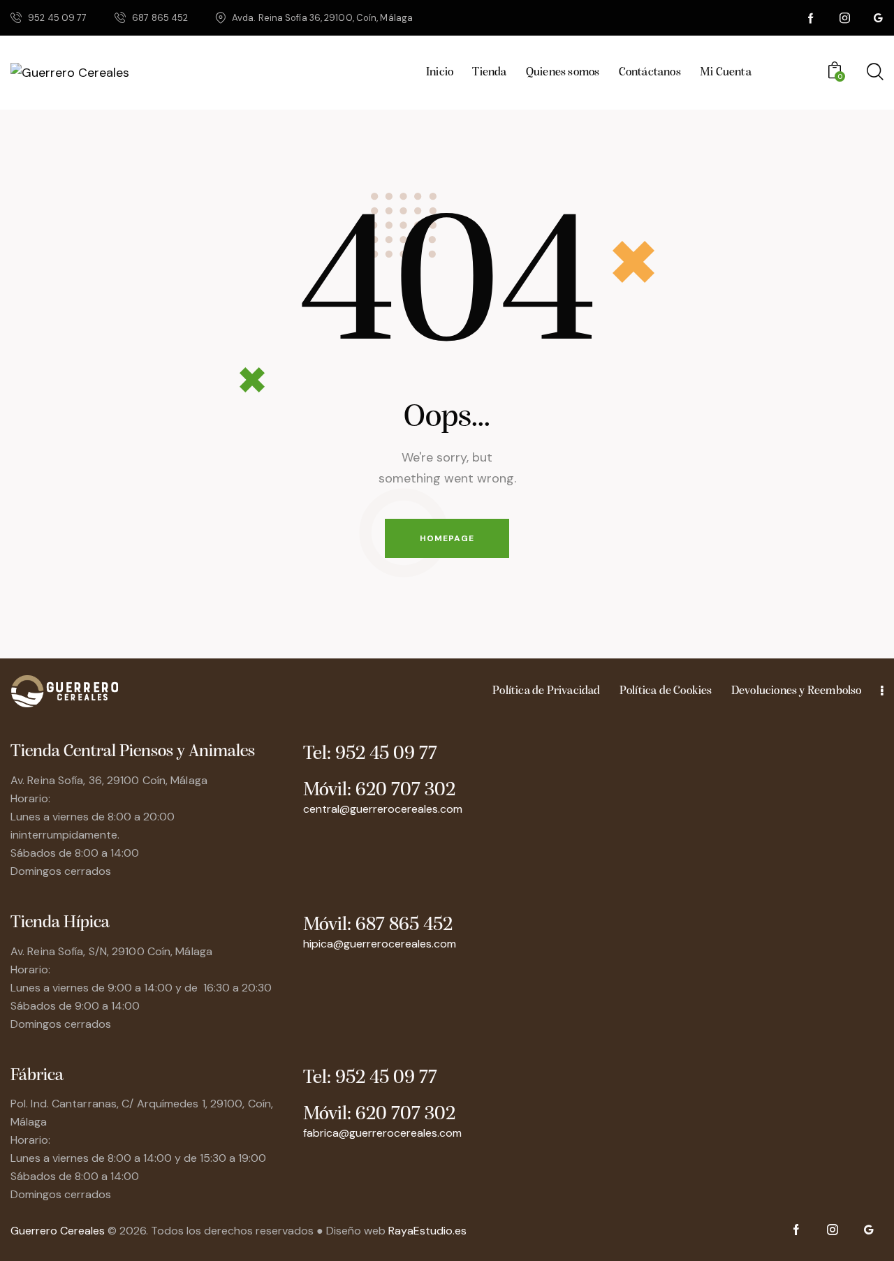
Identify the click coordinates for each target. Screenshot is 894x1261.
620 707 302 (405, 790)
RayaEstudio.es (427, 1230)
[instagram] (845, 18)
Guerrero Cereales (59, 1230)
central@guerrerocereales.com (382, 809)
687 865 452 (404, 925)
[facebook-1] (811, 18)
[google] (878, 18)
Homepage (447, 538)
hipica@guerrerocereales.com (379, 943)
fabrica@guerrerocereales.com (382, 1133)
